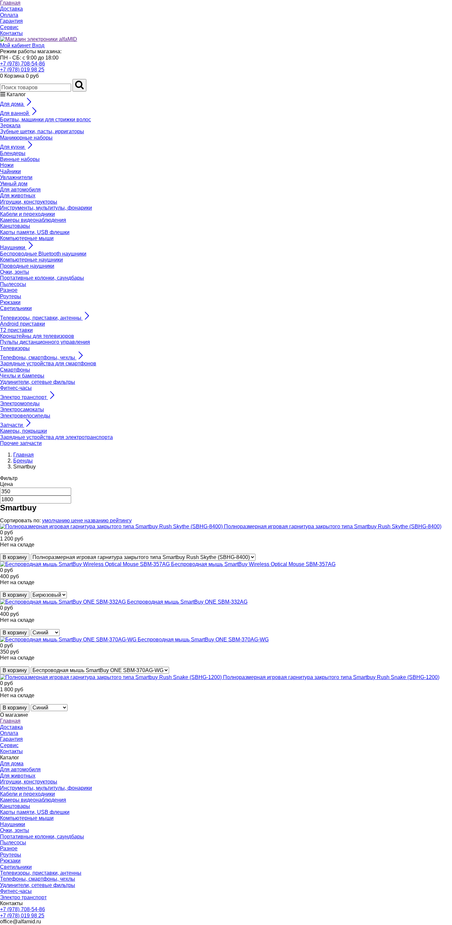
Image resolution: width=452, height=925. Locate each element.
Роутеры (10, 296)
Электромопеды (20, 403)
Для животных (17, 195)
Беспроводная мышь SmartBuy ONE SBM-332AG (187, 602)
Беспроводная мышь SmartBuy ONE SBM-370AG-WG (203, 639)
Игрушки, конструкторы (28, 202)
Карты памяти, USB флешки (34, 232)
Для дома (11, 763)
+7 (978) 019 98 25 (22, 69)
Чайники (10, 171)
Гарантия (11, 21)
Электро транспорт (23, 897)
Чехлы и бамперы (22, 376)
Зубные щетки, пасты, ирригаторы (42, 131)
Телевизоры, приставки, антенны (40, 873)
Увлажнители (16, 177)
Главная (10, 3)
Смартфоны (15, 370)
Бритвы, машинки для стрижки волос (45, 119)
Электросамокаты (22, 409)
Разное (9, 290)
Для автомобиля (20, 189)
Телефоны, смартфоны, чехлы (37, 879)
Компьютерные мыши (27, 238)
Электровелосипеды (25, 416)
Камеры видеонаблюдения (33, 220)
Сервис (9, 27)
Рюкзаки (10, 302)
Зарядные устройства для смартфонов (48, 363)
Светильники (16, 308)
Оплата (9, 15)
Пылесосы (13, 284)
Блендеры (12, 153)
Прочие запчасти (21, 443)
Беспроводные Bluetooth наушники (43, 254)
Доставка (11, 9)
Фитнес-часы (16, 388)
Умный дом (13, 183)
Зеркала (10, 125)
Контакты (11, 33)
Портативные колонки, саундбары (42, 278)
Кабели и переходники (27, 214)
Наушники (12, 824)
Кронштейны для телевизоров (37, 336)
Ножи (7, 165)
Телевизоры (15, 348)
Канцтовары (15, 226)
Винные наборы (20, 159)
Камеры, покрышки (23, 431)
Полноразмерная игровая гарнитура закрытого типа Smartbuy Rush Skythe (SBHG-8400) (332, 526)
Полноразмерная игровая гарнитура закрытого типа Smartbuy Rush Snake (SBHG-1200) (331, 677)
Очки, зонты (14, 272)
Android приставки (22, 324)
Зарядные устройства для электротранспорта (56, 437)
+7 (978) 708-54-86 (22, 63)
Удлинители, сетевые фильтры (37, 382)
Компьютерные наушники (31, 259)
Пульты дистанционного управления (45, 342)
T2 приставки (16, 330)
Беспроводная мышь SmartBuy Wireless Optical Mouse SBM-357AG (253, 564)
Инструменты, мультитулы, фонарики (46, 208)
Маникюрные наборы (26, 138)
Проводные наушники (27, 266)
